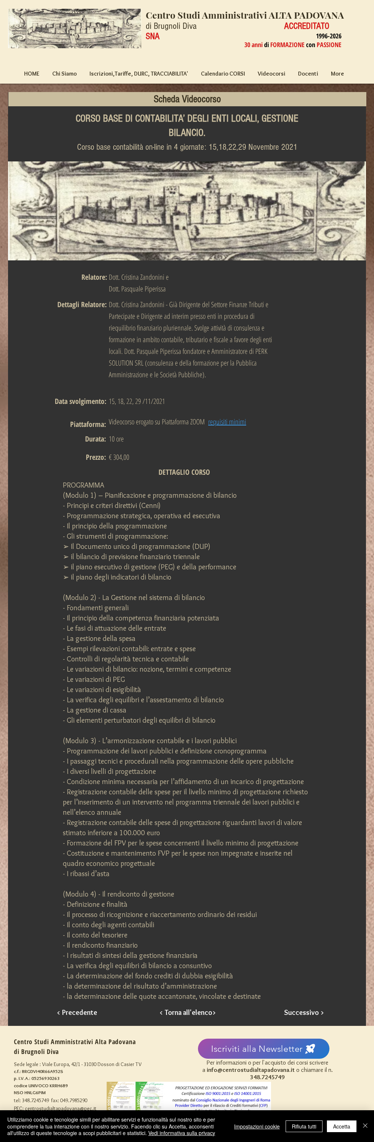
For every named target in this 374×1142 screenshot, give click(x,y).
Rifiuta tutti (304, 1126)
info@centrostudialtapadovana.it (251, 1069)
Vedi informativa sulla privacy (181, 1133)
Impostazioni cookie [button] (257, 1126)
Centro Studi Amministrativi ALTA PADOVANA (245, 15)
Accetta (341, 1126)
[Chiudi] (365, 1126)
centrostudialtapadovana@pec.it (60, 1108)
